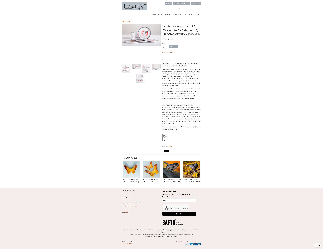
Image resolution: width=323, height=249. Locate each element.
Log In (198, 3)
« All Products (126, 21)
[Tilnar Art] (134, 6)
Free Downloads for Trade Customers (131, 206)
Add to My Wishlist (168, 52)
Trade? (193, 3)
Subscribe (179, 214)
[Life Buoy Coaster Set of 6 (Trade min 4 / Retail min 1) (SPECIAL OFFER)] (141, 35)
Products (160, 14)
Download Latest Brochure (129, 194)
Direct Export (125, 197)
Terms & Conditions (127, 243)
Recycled (169, 146)
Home (154, 14)
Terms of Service (126, 209)
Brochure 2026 (185, 3)
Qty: (163, 44)
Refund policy (125, 212)
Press (123, 200)
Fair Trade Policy (176, 14)
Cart (198, 14)
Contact (190, 14)
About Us (167, 14)
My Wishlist (169, 3)
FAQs (184, 14)
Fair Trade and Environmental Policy (131, 203)
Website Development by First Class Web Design (188, 241)
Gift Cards (176, 3)
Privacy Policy (145, 241)
